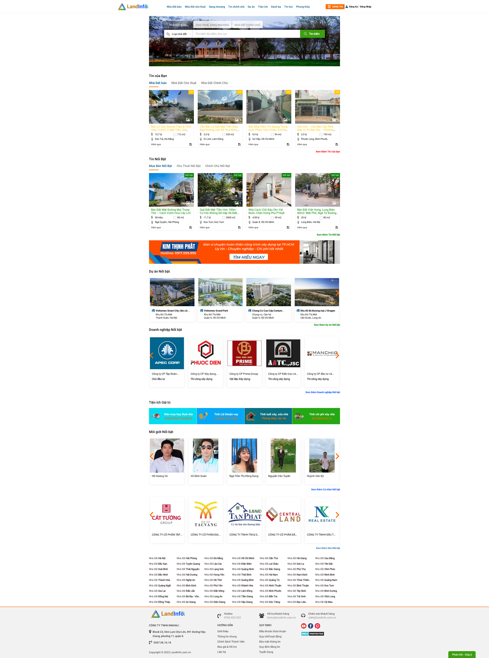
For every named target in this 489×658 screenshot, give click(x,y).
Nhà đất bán (174, 6)
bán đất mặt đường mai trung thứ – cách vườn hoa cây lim (171, 211)
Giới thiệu (222, 631)
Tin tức (288, 6)
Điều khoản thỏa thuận (272, 631)
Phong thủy (303, 6)
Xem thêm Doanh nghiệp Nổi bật (322, 392)
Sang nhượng (217, 6)
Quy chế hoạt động (270, 636)
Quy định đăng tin (269, 646)
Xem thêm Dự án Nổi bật (327, 324)
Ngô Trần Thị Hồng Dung (243, 476)
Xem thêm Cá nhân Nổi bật (325, 489)
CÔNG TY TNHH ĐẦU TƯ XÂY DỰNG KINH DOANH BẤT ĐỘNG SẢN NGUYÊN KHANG (322, 534)
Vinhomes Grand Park (216, 310)
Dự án (251, 6)
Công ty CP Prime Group (243, 373)
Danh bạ (276, 6)
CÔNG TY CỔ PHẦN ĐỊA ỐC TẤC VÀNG (205, 534)
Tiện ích (263, 6)
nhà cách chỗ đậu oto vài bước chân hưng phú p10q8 (266, 211)
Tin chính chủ (236, 6)
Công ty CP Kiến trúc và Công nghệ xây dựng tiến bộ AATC (283, 374)
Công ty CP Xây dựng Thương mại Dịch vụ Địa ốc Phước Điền (205, 374)
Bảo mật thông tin (270, 641)
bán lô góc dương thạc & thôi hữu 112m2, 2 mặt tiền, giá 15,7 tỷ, (171, 130)
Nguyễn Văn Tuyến (279, 476)
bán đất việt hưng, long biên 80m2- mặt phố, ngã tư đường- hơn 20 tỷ (317, 213)
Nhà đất (157, 558)
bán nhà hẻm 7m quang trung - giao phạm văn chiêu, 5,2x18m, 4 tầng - (269, 130)
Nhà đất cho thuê (195, 6)
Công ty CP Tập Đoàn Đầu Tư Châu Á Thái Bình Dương (166, 374)
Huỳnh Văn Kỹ (315, 476)
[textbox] (240, 34)
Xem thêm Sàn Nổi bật (328, 548)
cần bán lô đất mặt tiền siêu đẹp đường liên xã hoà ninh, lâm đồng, (219, 130)
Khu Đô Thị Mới (164, 314)
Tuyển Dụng (266, 651)
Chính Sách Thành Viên (231, 641)
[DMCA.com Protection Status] (319, 633)
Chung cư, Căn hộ (261, 314)
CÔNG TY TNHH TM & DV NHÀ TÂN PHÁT (244, 534)
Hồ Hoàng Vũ (160, 476)
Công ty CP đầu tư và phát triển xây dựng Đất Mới (321, 374)
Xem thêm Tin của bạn (328, 151)
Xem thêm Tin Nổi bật (328, 234)
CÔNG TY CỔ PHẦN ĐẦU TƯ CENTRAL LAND (282, 534)
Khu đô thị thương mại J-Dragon (317, 310)
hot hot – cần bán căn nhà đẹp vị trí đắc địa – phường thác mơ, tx (315, 130)
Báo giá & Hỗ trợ (227, 646)
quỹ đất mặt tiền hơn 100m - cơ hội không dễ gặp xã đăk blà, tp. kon (218, 213)
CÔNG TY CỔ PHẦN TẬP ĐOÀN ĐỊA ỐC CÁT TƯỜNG (166, 534)
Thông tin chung (227, 636)
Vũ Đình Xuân (199, 476)
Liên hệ (221, 651)
